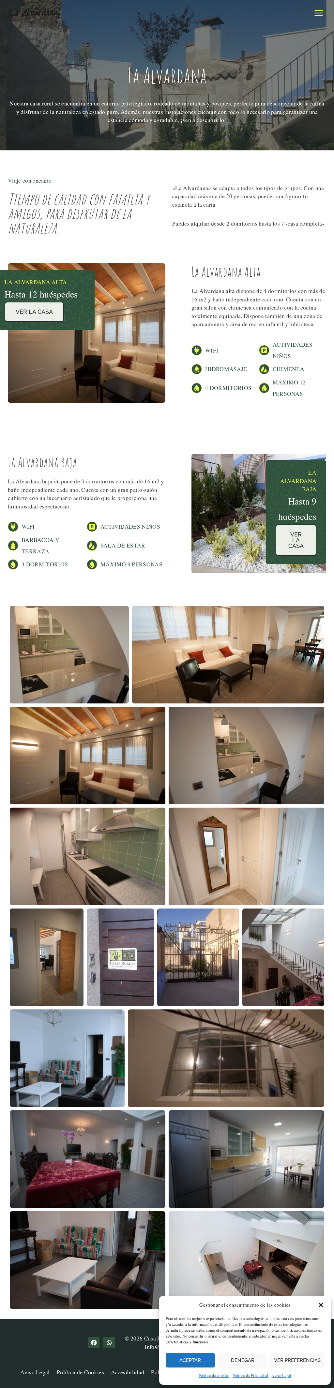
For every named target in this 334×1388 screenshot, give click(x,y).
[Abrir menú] (318, 13)
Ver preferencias (297, 1360)
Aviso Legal (281, 1375)
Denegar (242, 1360)
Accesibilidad (127, 1372)
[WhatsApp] (109, 1342)
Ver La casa (34, 311)
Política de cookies (214, 1375)
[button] (321, 1305)
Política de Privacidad (250, 1375)
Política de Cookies (80, 1372)
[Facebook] (93, 1342)
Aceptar (190, 1360)
